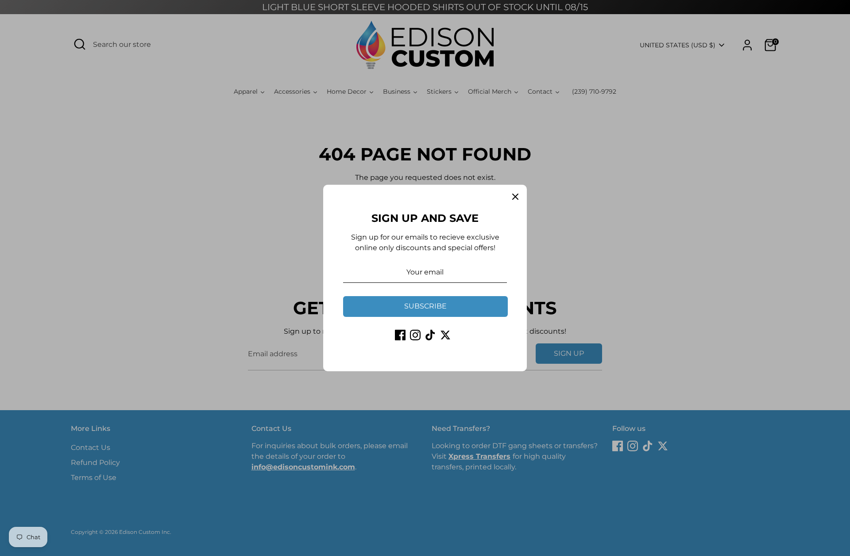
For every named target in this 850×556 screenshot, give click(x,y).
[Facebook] (400, 335)
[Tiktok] (430, 335)
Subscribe (425, 306)
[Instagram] (415, 335)
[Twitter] (445, 335)
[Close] (515, 196)
